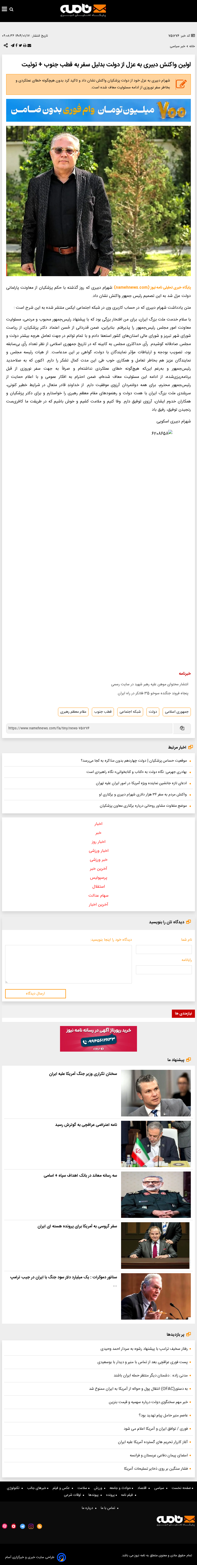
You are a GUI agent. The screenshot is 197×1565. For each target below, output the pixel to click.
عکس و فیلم (62, 1488)
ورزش (99, 1488)
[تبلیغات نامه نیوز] (98, 110)
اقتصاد (143, 1488)
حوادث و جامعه (121, 1488)
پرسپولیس (98, 877)
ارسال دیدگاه (35, 994)
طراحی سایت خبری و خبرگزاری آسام (29, 1557)
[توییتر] (20, 46)
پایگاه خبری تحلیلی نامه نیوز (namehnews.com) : (151, 288)
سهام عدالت (98, 895)
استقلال (98, 886)
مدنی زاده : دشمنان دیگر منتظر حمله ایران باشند (151, 1375)
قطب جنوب (103, 712)
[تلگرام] (12, 46)
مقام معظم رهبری (73, 712)
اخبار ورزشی (99, 850)
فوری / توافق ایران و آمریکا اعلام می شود (156, 1429)
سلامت (82, 1488)
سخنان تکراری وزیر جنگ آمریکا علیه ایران (83, 1074)
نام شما (186, 940)
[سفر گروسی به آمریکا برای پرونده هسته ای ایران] (156, 1245)
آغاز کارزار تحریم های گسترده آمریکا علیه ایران (153, 1442)
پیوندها (94, 1495)
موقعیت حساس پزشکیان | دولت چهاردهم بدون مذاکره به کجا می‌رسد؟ (134, 761)
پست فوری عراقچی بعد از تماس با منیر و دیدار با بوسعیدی (142, 1362)
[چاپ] (24, 46)
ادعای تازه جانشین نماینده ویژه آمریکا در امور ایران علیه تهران (141, 783)
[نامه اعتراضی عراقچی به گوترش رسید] (156, 1144)
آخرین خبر (98, 868)
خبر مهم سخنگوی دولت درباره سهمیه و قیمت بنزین (148, 1402)
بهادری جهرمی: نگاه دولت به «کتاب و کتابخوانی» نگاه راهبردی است (136, 772)
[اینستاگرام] (31, 1526)
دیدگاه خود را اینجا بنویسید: (111, 940)
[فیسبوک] (15, 46)
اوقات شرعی (73, 1495)
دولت (153, 712)
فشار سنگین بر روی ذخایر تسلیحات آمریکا (156, 1469)
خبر (98, 833)
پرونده (111, 1495)
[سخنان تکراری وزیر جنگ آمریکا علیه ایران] (156, 1093)
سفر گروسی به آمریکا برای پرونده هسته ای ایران (77, 1226)
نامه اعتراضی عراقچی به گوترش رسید (86, 1125)
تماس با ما (109, 1508)
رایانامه (187, 960)
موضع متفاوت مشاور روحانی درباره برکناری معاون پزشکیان (143, 806)
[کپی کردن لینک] (181, 728)
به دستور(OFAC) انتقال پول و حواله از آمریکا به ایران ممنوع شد (138, 1389)
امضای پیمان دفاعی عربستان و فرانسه (159, 1455)
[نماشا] (14, 1526)
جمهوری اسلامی (177, 712)
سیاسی (160, 1488)
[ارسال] (28, 46)
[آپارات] (4, 1526)
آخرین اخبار (98, 904)
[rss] (39, 1526)
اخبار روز (98, 841)
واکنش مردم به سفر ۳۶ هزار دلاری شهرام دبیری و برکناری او (143, 795)
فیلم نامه (128, 1495)
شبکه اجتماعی (130, 712)
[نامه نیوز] (83, 10)
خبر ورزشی (98, 859)
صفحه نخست (182, 1488)
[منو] (4, 10)
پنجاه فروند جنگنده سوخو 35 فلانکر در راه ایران (153, 693)
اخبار (98, 824)
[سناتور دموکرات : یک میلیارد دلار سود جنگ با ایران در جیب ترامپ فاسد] (156, 1296)
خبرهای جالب (37, 1488)
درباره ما (88, 1508)
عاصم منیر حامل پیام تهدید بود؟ (163, 1415)
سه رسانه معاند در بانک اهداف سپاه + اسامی (80, 1175)
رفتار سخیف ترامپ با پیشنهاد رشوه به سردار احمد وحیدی (144, 1349)
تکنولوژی (14, 1488)
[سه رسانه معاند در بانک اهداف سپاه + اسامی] (156, 1195)
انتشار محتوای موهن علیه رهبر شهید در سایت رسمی (149, 684)
